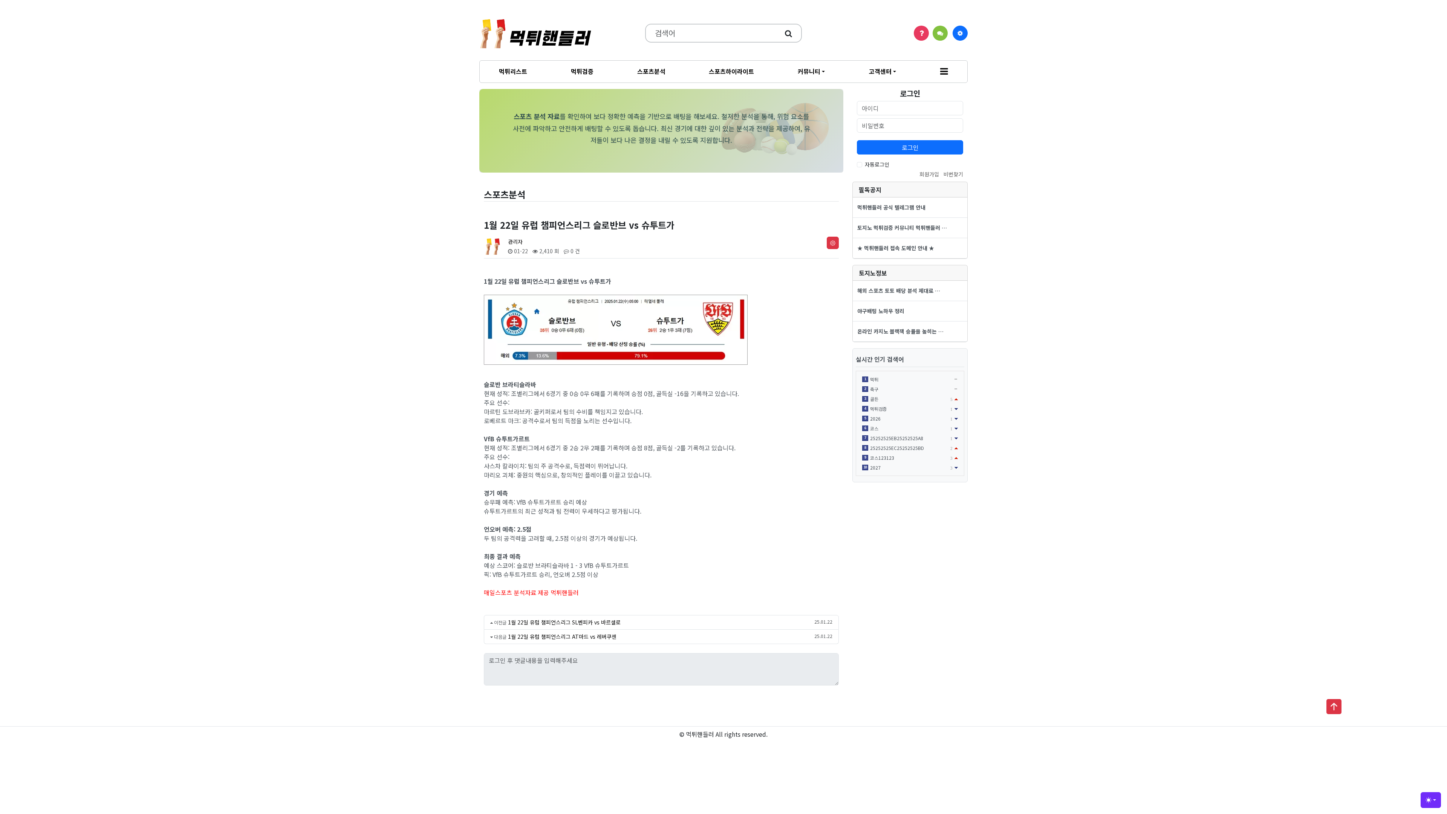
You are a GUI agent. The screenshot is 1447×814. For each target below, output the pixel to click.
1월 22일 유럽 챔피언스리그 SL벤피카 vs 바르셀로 (564, 622)
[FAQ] (921, 33)
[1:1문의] (940, 33)
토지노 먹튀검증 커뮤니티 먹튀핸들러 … (902, 227)
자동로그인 (877, 164)
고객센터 (880, 71)
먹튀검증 (582, 71)
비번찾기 (953, 174)
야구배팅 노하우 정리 (880, 311)
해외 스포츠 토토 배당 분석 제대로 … (898, 290)
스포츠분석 (651, 71)
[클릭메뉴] (960, 33)
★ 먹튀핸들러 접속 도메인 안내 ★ (895, 248)
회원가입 (929, 174)
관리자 (515, 241)
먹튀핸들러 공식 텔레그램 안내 (891, 207)
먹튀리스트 (513, 71)
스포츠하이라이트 (731, 71)
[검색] (788, 33)
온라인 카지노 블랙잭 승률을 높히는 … (900, 331)
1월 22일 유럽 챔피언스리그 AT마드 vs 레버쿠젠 (562, 636)
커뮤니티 (809, 71)
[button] (944, 72)
